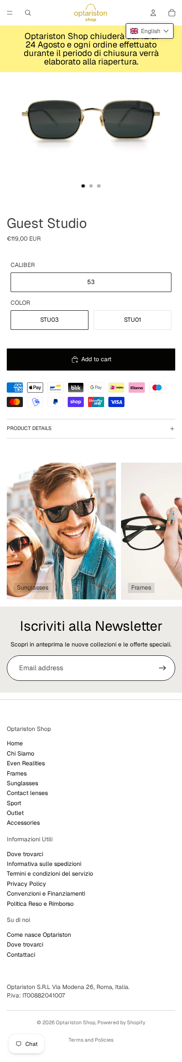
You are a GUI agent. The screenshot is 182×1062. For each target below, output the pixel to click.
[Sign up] (162, 668)
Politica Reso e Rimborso (40, 903)
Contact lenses (27, 793)
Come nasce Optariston (39, 934)
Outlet (15, 813)
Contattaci (21, 954)
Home (15, 743)
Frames (17, 773)
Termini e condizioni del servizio (50, 874)
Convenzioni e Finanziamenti (46, 893)
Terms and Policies (91, 1040)
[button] (149, 31)
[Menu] (9, 12)
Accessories (23, 823)
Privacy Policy (26, 884)
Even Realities (26, 763)
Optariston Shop (75, 1022)
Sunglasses (22, 783)
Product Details (29, 428)
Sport (14, 803)
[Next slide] (166, 531)
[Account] (153, 12)
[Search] (28, 12)
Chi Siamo (20, 753)
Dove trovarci (25, 854)
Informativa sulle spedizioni (44, 864)
